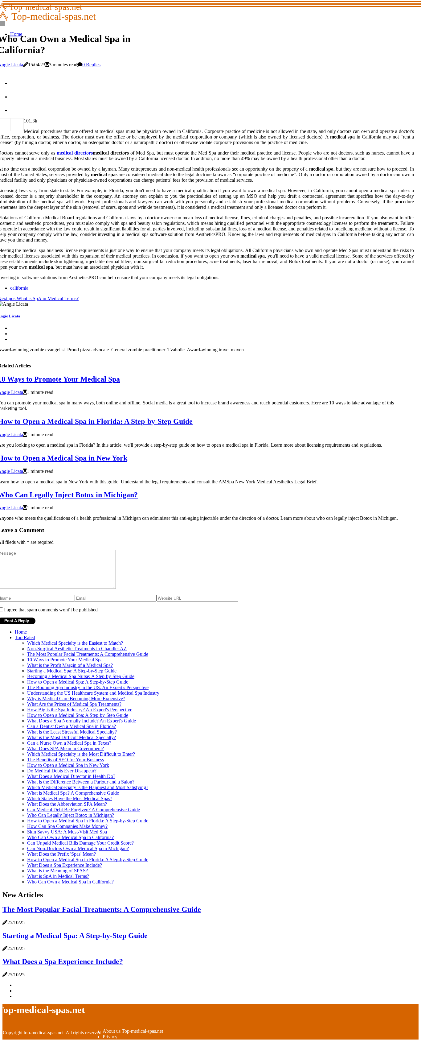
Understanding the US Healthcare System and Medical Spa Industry (93, 693)
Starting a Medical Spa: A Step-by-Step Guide (71, 670)
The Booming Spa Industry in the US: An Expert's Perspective (88, 687)
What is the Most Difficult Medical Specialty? (71, 737)
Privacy (110, 1036)
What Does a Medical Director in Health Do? (71, 776)
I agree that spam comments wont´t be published (51, 609)
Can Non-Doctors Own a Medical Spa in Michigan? (78, 848)
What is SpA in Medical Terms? (58, 876)
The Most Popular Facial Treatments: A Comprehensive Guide (87, 654)
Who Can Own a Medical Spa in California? (70, 837)
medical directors (75, 152)
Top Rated (25, 637)
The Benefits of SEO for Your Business (65, 759)
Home (21, 632)
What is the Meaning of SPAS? (57, 870)
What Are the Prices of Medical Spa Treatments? (74, 704)
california (19, 288)
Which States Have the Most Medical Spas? (69, 798)
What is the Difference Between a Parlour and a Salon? (80, 781)
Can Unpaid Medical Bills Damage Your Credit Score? (80, 843)
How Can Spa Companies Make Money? (67, 826)
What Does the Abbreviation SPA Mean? (67, 804)
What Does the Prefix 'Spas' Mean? (61, 854)
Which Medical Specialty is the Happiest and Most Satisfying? (87, 787)
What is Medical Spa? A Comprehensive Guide (73, 793)
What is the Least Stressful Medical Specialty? (72, 731)
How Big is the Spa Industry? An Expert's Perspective (79, 709)
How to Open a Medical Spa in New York (68, 765)
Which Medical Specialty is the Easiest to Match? (75, 643)
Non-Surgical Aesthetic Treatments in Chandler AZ (77, 648)
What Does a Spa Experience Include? (64, 865)
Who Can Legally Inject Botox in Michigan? (70, 815)
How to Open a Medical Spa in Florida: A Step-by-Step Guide (87, 820)
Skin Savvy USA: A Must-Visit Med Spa (67, 831)
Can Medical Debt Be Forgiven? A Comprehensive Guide (83, 809)
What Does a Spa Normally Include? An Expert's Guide (81, 720)
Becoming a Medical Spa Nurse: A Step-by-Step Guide (80, 676)
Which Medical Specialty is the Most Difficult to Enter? (81, 754)
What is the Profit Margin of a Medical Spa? (70, 665)
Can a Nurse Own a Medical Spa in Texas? (69, 743)
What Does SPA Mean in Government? (65, 748)
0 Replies (91, 64)
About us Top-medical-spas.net (133, 1031)
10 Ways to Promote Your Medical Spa (65, 659)
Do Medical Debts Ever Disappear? (61, 770)
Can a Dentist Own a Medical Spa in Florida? (71, 726)
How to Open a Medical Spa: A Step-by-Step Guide (77, 681)
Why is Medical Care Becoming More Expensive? (76, 698)
